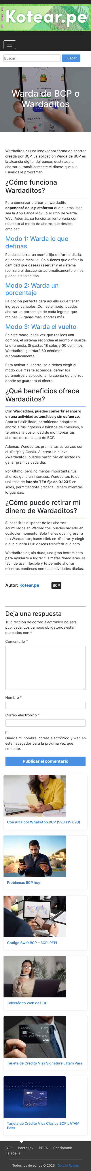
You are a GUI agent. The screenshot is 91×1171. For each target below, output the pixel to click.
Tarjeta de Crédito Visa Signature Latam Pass (45, 1063)
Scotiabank (62, 1148)
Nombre (13, 697)
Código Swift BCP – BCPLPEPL (32, 943)
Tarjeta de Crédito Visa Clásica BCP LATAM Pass (43, 1125)
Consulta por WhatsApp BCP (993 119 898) (43, 822)
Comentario (16, 641)
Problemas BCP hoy (23, 882)
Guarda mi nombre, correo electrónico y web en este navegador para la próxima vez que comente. (45, 743)
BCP (56, 585)
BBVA (43, 1148)
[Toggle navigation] (10, 44)
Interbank (26, 1148)
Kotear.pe (29, 585)
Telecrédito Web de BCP (27, 1003)
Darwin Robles (68, 1165)
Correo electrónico (22, 715)
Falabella (13, 1153)
